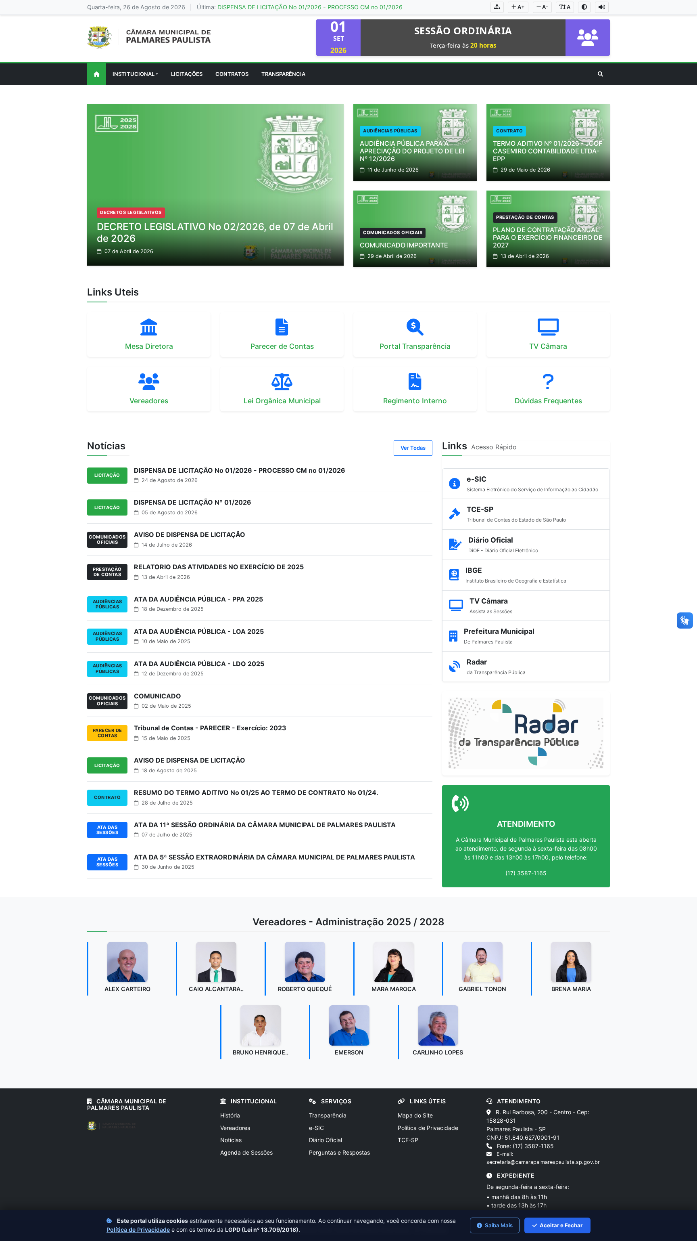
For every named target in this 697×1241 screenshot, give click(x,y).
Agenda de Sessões (246, 1152)
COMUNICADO (157, 696)
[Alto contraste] (584, 7)
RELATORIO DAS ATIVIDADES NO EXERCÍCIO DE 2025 (219, 567)
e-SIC (316, 1127)
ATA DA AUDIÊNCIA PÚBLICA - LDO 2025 (199, 664)
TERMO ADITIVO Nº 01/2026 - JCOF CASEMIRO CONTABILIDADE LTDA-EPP (547, 151)
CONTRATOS (231, 74)
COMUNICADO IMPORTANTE (404, 245)
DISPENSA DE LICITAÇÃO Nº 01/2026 (192, 502)
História (230, 1115)
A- (544, 7)
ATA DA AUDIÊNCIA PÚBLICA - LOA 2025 (199, 631)
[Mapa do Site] (497, 7)
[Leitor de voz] (602, 7)
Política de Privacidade (428, 1127)
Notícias (231, 1139)
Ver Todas (413, 447)
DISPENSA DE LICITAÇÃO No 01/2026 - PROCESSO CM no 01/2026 (310, 7)
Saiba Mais (498, 1225)
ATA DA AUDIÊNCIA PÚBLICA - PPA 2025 (198, 599)
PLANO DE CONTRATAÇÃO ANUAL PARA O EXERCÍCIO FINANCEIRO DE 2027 (548, 237)
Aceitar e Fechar (560, 1225)
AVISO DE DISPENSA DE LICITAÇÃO (189, 534)
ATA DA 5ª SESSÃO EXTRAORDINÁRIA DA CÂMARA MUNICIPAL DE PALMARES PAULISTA (274, 857)
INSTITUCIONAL (133, 74)
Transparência (327, 1115)
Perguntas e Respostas (339, 1152)
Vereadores (235, 1127)
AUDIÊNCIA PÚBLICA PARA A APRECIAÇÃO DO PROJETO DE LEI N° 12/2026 (412, 151)
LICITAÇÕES (186, 74)
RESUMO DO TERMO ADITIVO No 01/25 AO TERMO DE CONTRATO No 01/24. (256, 792)
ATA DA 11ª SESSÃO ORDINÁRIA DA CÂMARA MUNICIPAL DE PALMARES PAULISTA (265, 825)
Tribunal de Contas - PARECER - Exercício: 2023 (210, 728)
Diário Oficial (325, 1139)
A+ (520, 7)
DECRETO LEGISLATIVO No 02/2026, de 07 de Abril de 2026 (215, 232)
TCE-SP (408, 1139)
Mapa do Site (415, 1115)
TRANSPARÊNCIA (283, 74)
